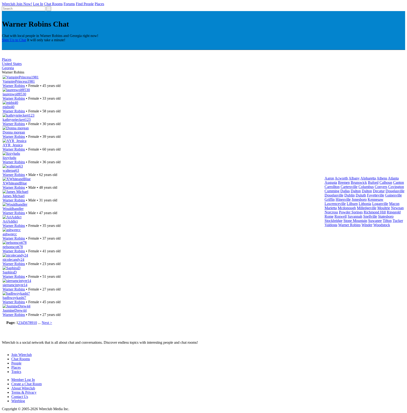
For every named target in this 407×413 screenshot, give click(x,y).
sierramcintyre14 (15, 285)
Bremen (344, 182)
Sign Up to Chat (14, 40)
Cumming (332, 191)
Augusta (331, 182)
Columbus (366, 187)
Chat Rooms (53, 4)
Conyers (381, 187)
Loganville (380, 204)
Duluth (361, 195)
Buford (373, 182)
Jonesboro (359, 199)
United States (12, 64)
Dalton (356, 191)
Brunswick (359, 182)
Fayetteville (375, 195)
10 (35, 323)
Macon (394, 204)
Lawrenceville (335, 204)
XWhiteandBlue (15, 183)
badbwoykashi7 (14, 298)
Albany (354, 178)
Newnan (397, 208)
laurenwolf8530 (14, 94)
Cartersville (349, 187)
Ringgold (394, 212)
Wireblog (18, 401)
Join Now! (24, 4)
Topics (16, 372)
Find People (85, 4)
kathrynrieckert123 (17, 120)
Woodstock (381, 225)
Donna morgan (14, 132)
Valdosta (331, 225)
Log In (38, 4)
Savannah (355, 216)
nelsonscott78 (13, 247)
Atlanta (393, 178)
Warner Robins (14, 86)
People (16, 363)
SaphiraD (10, 272)
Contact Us (19, 397)
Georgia (8, 68)
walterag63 (11, 170)
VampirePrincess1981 (19, 81)
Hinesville (343, 199)
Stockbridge (333, 221)
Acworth (341, 178)
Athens (382, 178)
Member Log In (23, 380)
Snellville (370, 216)
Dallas (345, 191)
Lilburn (352, 204)
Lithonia (365, 204)
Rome (329, 216)
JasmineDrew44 (15, 310)
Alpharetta (368, 178)
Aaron (329, 178)
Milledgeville (366, 208)
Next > (47, 323)
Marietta (331, 208)
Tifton (387, 221)
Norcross (331, 212)
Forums (69, 4)
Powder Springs (351, 212)
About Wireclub (23, 388)
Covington (396, 187)
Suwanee (375, 221)
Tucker (398, 221)
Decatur (379, 191)
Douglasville (395, 191)
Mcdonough (347, 208)
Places (99, 4)
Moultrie (383, 208)
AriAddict (10, 221)
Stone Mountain (355, 221)
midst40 (8, 107)
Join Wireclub (21, 355)
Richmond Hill (375, 212)
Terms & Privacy (24, 392)
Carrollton (332, 187)
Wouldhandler (13, 209)
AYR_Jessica (13, 145)
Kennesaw (375, 199)
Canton (398, 182)
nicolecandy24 (13, 260)
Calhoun (385, 182)
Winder (367, 225)
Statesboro (386, 216)
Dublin (349, 195)
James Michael (13, 196)
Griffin (330, 199)
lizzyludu (9, 158)
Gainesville (393, 195)
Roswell (340, 216)
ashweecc (10, 234)
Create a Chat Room (26, 384)
